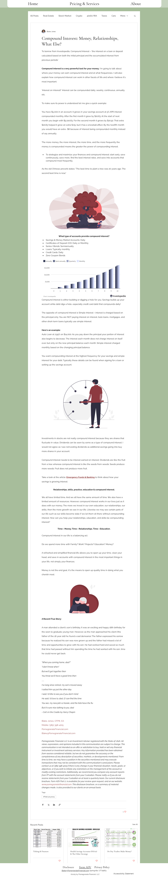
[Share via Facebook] (43, 805)
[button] (135, 16)
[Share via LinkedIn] (54, 805)
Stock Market (65, 16)
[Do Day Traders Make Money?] (121, 838)
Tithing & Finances (40, 851)
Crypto (79, 16)
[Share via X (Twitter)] (48, 805)
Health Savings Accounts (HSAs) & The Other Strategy (83, 852)
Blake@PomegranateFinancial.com (75, 871)
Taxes (104, 16)
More (122, 16)
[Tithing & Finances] (46, 838)
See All (135, 824)
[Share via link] (60, 805)
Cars (114, 16)
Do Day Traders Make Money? (119, 851)
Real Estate (48, 16)
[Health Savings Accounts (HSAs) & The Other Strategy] (84, 838)
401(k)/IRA (92, 16)
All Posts (34, 16)
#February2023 (49, 797)
